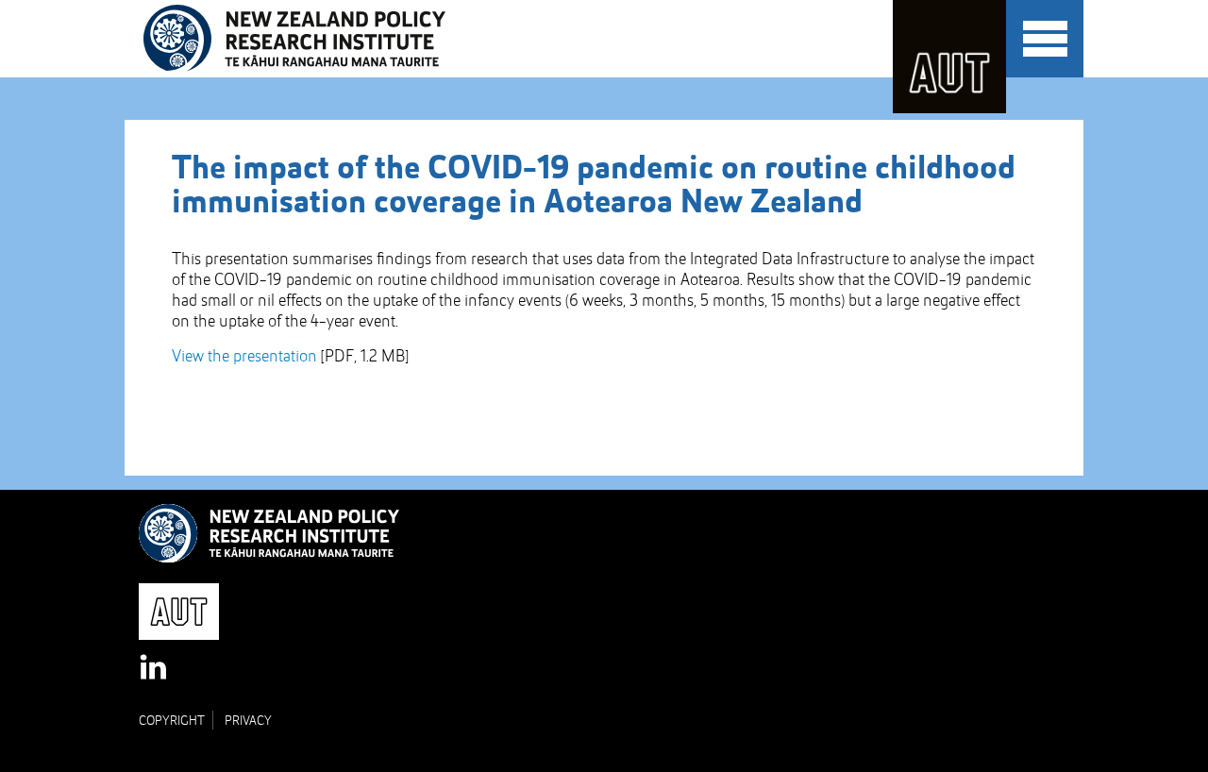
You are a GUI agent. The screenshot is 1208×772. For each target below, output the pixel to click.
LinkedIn (155, 668)
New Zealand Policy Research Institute (307, 39)
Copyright (172, 721)
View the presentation (244, 356)
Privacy (248, 721)
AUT (949, 56)
